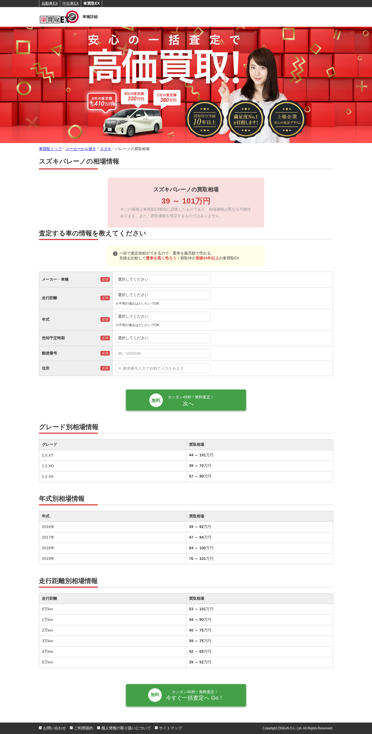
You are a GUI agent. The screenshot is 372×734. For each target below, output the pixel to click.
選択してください (133, 279)
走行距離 (49, 298)
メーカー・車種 (55, 279)
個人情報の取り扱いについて (126, 728)
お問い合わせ (54, 728)
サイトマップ (170, 728)
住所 (46, 368)
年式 (46, 319)
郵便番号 (49, 353)
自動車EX (49, 3)
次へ (191, 401)
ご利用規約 (83, 728)
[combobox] (222, 353)
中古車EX (70, 3)
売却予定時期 (53, 338)
